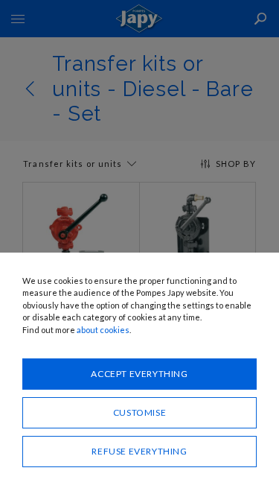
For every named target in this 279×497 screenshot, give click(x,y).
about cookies (103, 330)
